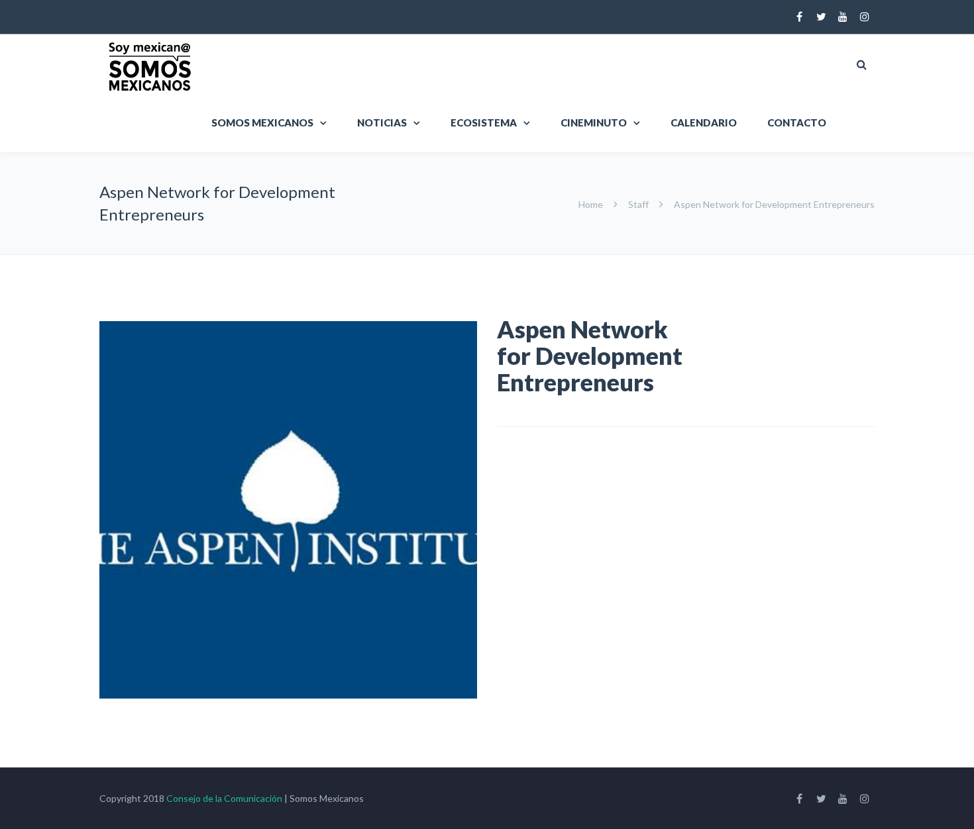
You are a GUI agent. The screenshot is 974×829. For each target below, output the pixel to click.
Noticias (382, 122)
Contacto (796, 122)
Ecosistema (484, 122)
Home (591, 204)
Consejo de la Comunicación (224, 798)
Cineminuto (594, 122)
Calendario (704, 122)
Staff (638, 204)
